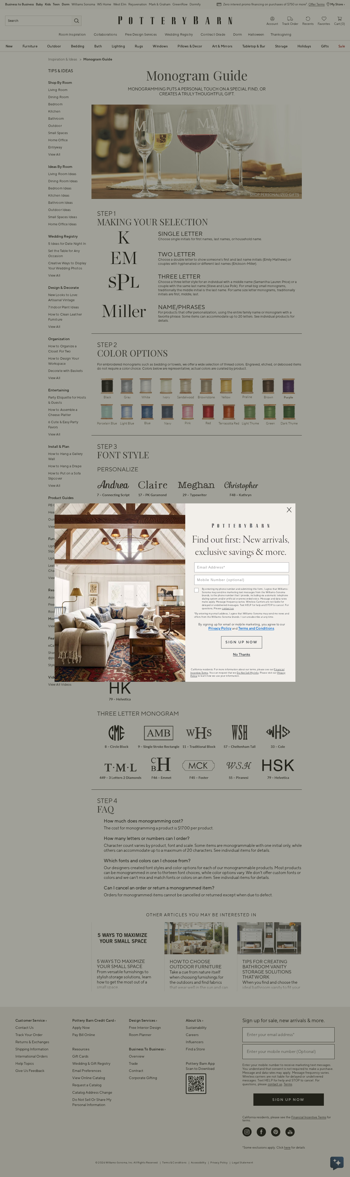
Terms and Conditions (256, 628)
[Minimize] (289, 509)
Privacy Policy (219, 628)
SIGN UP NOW (241, 642)
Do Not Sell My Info (248, 672)
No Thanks (241, 654)
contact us (228, 608)
